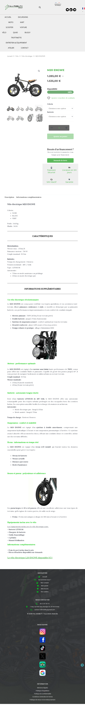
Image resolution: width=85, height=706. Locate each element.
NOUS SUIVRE (42, 625)
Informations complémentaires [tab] (28, 197)
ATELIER (11, 48)
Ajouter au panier (60, 136)
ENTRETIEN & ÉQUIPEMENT (16, 43)
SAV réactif (51, 182)
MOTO (10, 22)
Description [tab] (9, 197)
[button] (39, 71)
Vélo (17, 56)
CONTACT (24, 48)
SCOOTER (9, 27)
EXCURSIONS (23, 17)
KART (22, 22)
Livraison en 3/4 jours (69, 171)
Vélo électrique (27, 56)
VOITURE (23, 27)
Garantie (69, 182)
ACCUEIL (8, 17)
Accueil (9, 56)
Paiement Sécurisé (51, 171)
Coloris (50, 104)
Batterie (50, 112)
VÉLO (4, 32)
